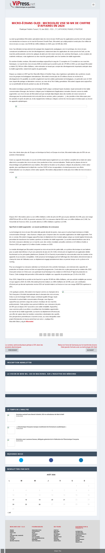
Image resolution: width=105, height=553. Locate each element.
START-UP (56, 530)
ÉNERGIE (78, 538)
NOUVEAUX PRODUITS (81, 534)
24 (13, 504)
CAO (33, 538)
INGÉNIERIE (34, 539)
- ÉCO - (52, 29)
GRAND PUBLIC (57, 540)
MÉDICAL (56, 532)
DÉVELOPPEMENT (80, 539)
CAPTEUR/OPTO (36, 531)
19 (39, 500)
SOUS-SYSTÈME (36, 536)
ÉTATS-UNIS (13, 532)
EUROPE (12, 531)
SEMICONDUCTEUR (36, 530)
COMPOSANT (79, 535)
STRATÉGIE (78, 29)
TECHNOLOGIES (79, 532)
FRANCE (70, 29)
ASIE (11, 534)
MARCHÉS (20, 535)
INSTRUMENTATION (39, 538)
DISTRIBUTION (79, 531)
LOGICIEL (34, 535)
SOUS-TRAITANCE (36, 540)
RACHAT (12, 536)
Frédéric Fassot (32, 29)
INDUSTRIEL (56, 531)
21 (64, 500)
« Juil (9, 512)
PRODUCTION (79, 542)
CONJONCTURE (13, 535)
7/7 (56, 29)
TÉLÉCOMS (56, 539)
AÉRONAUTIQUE (58, 536)
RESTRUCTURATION (14, 540)
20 (52, 500)
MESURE (78, 540)
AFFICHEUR (62, 29)
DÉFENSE (56, 538)
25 (26, 504)
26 (39, 504)
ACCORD (12, 539)
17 (13, 500)
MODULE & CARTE (80, 536)
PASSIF (33, 532)
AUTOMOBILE (57, 534)
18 (26, 500)
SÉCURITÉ (56, 535)
